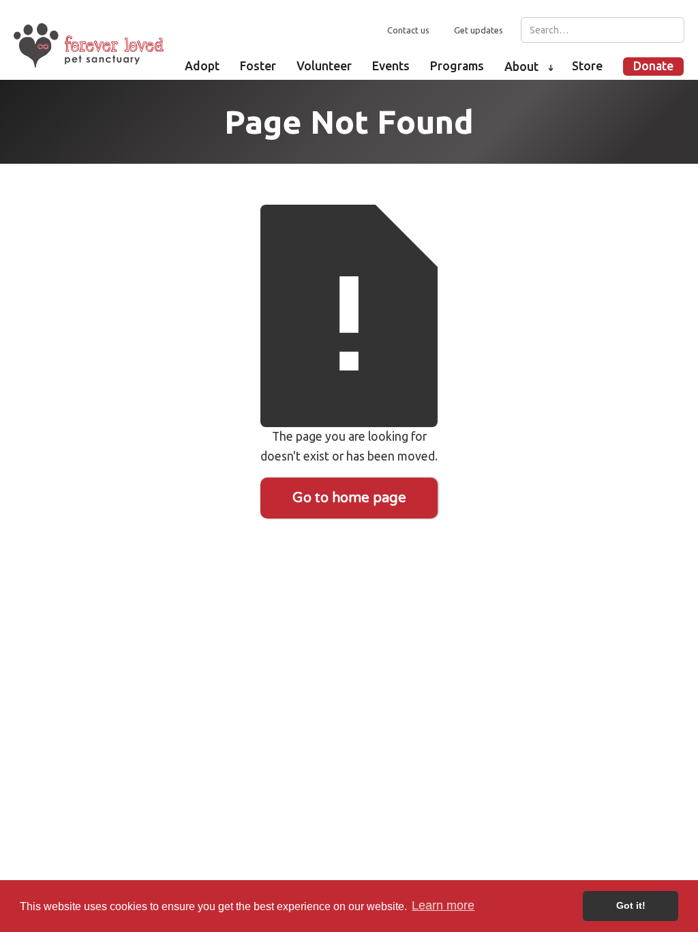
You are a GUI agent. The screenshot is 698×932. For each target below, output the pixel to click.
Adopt (202, 65)
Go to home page (349, 498)
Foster (258, 65)
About (521, 66)
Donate (653, 65)
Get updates (478, 30)
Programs (457, 65)
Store (587, 65)
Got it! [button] (631, 905)
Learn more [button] (443, 905)
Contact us (408, 30)
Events (391, 65)
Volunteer (324, 65)
